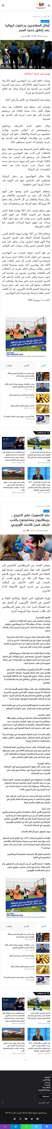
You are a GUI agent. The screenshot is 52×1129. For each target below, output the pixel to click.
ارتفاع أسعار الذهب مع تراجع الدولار (21, 395)
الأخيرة (26, 365)
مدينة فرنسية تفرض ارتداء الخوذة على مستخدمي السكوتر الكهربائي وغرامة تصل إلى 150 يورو (39, 456)
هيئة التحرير (46, 1080)
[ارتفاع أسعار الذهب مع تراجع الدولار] (42, 398)
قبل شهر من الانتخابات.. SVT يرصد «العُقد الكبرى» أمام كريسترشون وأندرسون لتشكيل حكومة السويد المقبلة (39, 486)
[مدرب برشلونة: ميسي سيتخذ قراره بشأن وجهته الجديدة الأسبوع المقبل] (42, 387)
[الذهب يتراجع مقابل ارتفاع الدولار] (42, 409)
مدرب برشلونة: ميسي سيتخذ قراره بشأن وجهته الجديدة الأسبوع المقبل (19, 385)
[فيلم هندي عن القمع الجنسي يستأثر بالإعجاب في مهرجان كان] (42, 376)
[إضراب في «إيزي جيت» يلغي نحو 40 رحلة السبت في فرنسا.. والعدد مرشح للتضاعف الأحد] (13, 473)
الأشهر (43, 365)
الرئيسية (45, 16)
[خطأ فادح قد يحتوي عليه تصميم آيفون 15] (42, 419)
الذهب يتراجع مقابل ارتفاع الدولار (22, 405)
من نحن (47, 1082)
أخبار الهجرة (37, 16)
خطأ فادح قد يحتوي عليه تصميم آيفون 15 (19, 416)
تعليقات (9, 365)
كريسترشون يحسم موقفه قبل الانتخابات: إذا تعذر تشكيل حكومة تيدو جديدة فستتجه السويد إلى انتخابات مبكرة (13, 456)
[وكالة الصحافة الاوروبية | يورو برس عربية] (40, 5)
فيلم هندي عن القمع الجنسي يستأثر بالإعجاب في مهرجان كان (21, 375)
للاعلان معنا (46, 1087)
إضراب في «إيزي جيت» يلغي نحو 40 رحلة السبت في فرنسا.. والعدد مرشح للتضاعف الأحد (14, 486)
